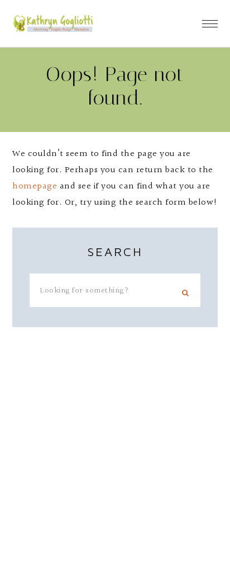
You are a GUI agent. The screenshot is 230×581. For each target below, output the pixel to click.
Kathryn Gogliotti (52, 23)
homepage (34, 186)
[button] (210, 19)
